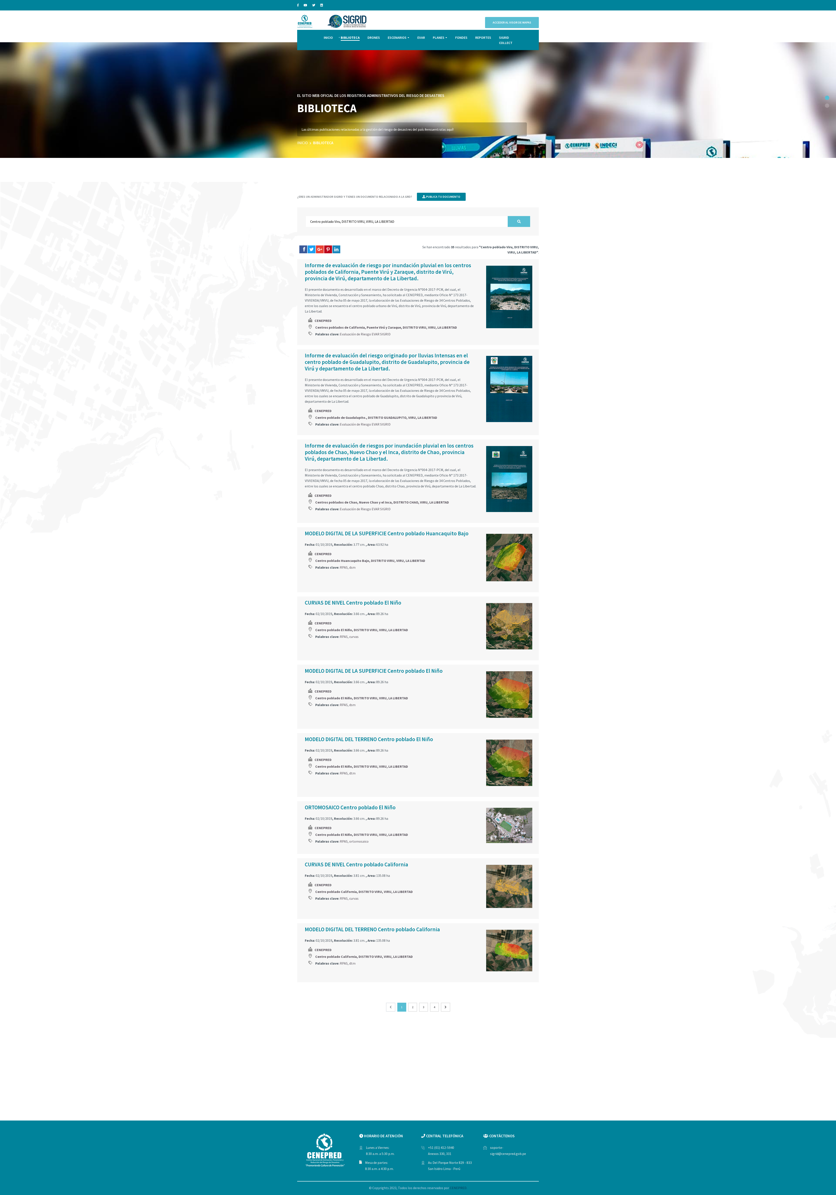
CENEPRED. (458, 1188)
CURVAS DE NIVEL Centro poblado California (356, 864)
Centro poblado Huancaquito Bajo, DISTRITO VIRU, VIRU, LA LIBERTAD (370, 560)
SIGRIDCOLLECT (505, 40)
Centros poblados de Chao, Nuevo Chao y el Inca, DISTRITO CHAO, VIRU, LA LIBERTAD (382, 502)
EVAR (421, 37)
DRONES (373, 37)
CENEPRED (323, 320)
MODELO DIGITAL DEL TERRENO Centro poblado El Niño (369, 739)
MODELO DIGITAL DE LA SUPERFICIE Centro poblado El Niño (374, 670)
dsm (352, 567)
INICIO (328, 37)
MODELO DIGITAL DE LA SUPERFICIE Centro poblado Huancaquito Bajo (387, 533)
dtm (352, 773)
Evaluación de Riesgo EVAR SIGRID (365, 334)
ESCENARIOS (397, 37)
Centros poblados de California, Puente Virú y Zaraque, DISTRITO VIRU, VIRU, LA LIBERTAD (386, 327)
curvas (354, 636)
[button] (827, 98)
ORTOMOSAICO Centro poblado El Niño (350, 807)
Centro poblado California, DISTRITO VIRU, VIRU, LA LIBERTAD (364, 891)
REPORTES (483, 37)
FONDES (461, 37)
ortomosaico (359, 841)
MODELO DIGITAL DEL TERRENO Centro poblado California (372, 929)
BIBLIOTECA (350, 37)
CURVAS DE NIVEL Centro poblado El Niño (353, 602)
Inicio (302, 142)
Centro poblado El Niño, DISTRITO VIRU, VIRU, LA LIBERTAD (361, 630)
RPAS (344, 567)
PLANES (438, 37)
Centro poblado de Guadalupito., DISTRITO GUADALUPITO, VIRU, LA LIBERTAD (376, 417)
